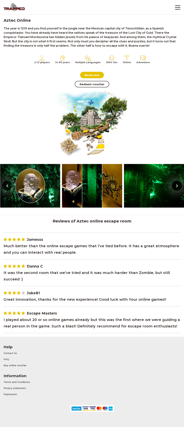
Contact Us (10, 353)
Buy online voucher (15, 365)
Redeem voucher (92, 84)
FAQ (6, 359)
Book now (92, 75)
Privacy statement (15, 388)
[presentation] (7, 186)
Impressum (10, 394)
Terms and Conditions (17, 382)
